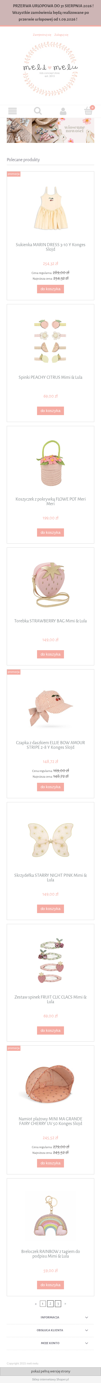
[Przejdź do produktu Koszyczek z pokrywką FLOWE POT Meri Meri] (50, 463)
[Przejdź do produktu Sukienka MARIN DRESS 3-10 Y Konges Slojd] (50, 209)
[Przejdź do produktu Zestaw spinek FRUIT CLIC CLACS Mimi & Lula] (50, 961)
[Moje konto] (63, 111)
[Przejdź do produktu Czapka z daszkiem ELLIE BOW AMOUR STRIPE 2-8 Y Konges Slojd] (50, 707)
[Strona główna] (50, 68)
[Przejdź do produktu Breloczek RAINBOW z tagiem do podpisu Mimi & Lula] (50, 1216)
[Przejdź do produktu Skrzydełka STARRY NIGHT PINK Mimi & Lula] (50, 839)
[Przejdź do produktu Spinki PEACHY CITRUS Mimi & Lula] (50, 341)
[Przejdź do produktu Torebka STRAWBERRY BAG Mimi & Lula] (50, 585)
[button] (12, 111)
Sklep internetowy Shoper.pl (50, 1379)
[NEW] (50, 130)
